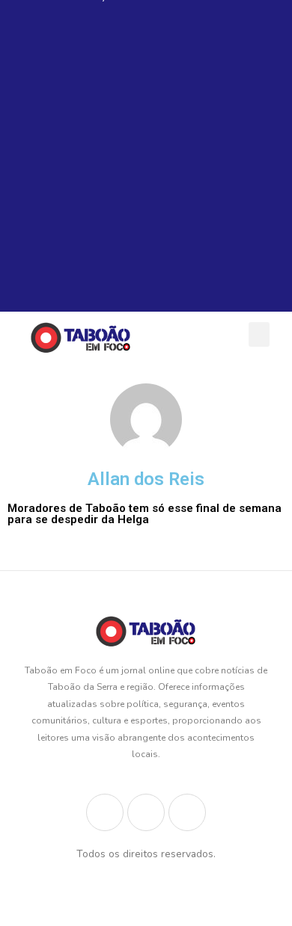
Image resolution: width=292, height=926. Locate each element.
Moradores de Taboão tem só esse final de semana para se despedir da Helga (144, 513)
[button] (259, 334)
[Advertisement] (146, 166)
